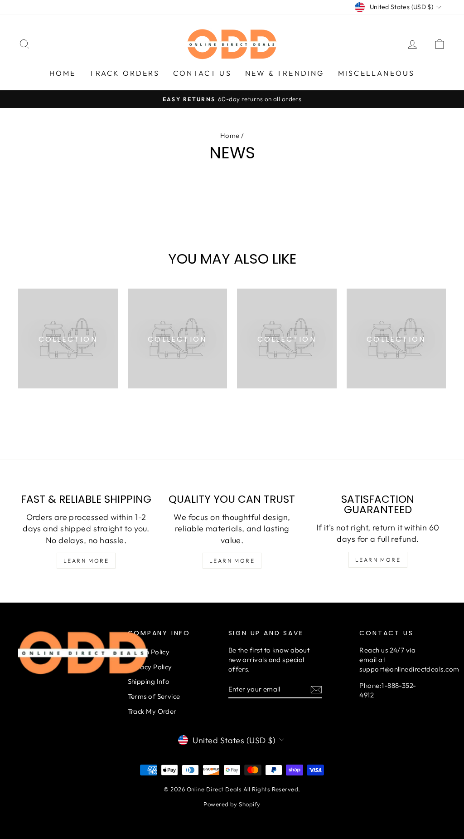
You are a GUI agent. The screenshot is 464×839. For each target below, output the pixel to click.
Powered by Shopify (231, 804)
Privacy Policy (150, 666)
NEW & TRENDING (284, 73)
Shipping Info (149, 681)
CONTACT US (202, 73)
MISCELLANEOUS (376, 73)
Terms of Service (154, 696)
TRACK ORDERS (124, 73)
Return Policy (149, 652)
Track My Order (152, 711)
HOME (62, 73)
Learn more (86, 560)
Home (230, 135)
